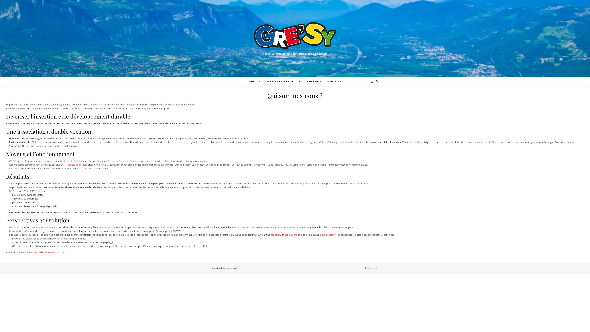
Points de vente (310, 81)
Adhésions (255, 81)
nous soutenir (327, 234)
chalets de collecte (77, 164)
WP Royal (232, 268)
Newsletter (334, 81)
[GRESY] (295, 35)
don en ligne (291, 234)
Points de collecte (280, 81)
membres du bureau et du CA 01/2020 (47, 252)
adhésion (275, 234)
